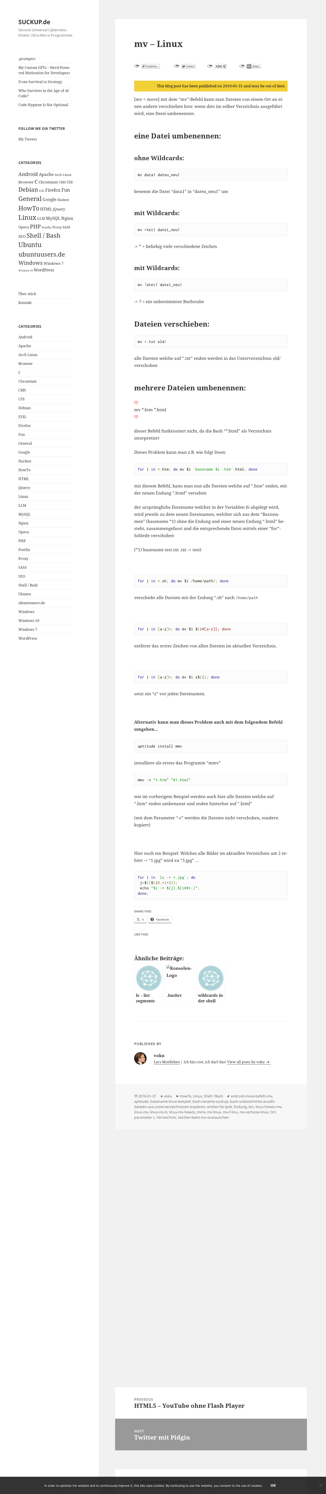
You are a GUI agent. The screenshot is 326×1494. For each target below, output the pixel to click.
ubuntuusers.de (41, 254)
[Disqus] (211, 1185)
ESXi (41, 190)
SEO (22, 236)
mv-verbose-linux (254, 1112)
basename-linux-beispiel (170, 1101)
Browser (26, 182)
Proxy (57, 227)
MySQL (53, 218)
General (30, 198)
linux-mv (141, 1112)
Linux (27, 217)
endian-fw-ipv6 (219, 1106)
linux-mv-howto (182, 1112)
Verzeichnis (166, 1117)
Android (28, 174)
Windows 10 (25, 270)
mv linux (214, 1112)
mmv (201, 1112)
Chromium (48, 182)
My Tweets (27, 139)
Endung (240, 1106)
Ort (273, 1112)
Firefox (53, 190)
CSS (70, 182)
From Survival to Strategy (40, 81)
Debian (28, 189)
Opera (23, 227)
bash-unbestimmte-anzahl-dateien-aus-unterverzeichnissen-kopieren (204, 1104)
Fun (65, 190)
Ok (273, 1485)
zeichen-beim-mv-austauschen (203, 1117)
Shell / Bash (44, 235)
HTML (46, 209)
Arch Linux (63, 175)
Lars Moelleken (167, 1062)
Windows (30, 262)
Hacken (63, 199)
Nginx (67, 218)
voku (168, 1096)
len (251, 1106)
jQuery (59, 209)
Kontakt (25, 302)
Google (49, 199)
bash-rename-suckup (210, 1101)
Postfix (46, 227)
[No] (320, 1485)
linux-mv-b (158, 1112)
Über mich (27, 293)
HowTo (28, 208)
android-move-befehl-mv (251, 1096)
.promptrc (27, 58)
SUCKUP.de (34, 22)
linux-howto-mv (268, 1106)
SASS (66, 227)
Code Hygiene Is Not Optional (43, 104)
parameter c (144, 1117)
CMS (62, 182)
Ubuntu (29, 244)
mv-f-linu (230, 1112)
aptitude (141, 1101)
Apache (46, 174)
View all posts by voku (246, 1062)
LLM (41, 218)
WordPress (44, 270)
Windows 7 (53, 263)
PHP (35, 226)
